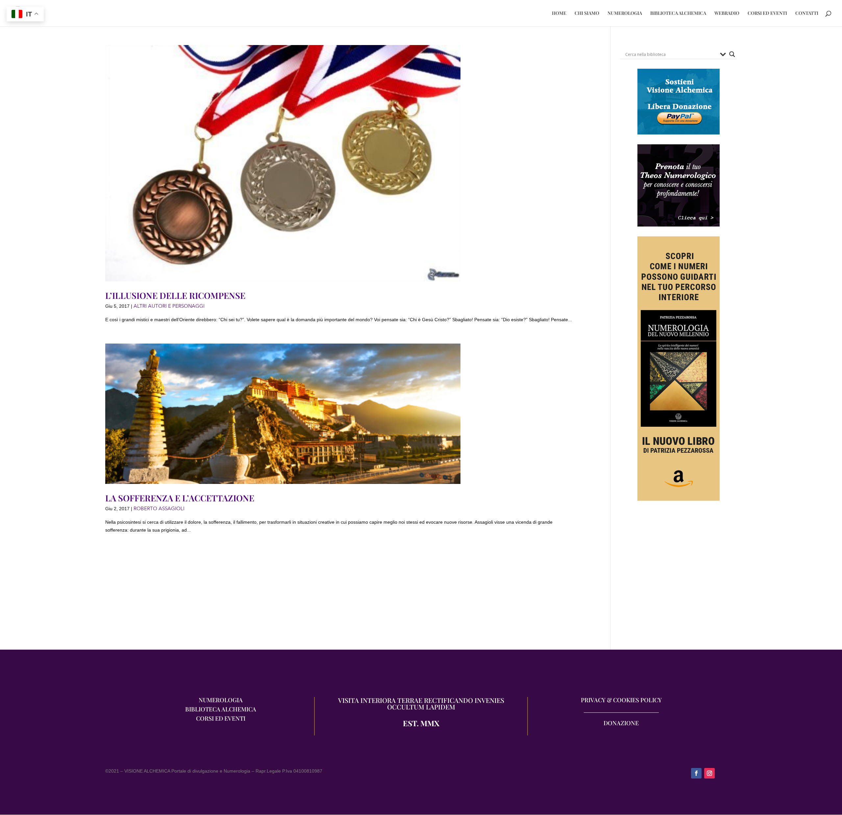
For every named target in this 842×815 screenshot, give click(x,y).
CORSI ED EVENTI (767, 13)
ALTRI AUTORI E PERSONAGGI (169, 306)
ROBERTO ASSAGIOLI (159, 508)
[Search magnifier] (732, 54)
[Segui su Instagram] (709, 773)
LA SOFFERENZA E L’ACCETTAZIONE (179, 498)
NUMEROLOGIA (624, 13)
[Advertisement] (678, 578)
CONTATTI (806, 13)
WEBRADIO (726, 13)
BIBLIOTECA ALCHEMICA (678, 13)
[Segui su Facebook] (696, 773)
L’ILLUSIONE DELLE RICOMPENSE (175, 295)
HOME (559, 13)
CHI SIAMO (587, 13)
